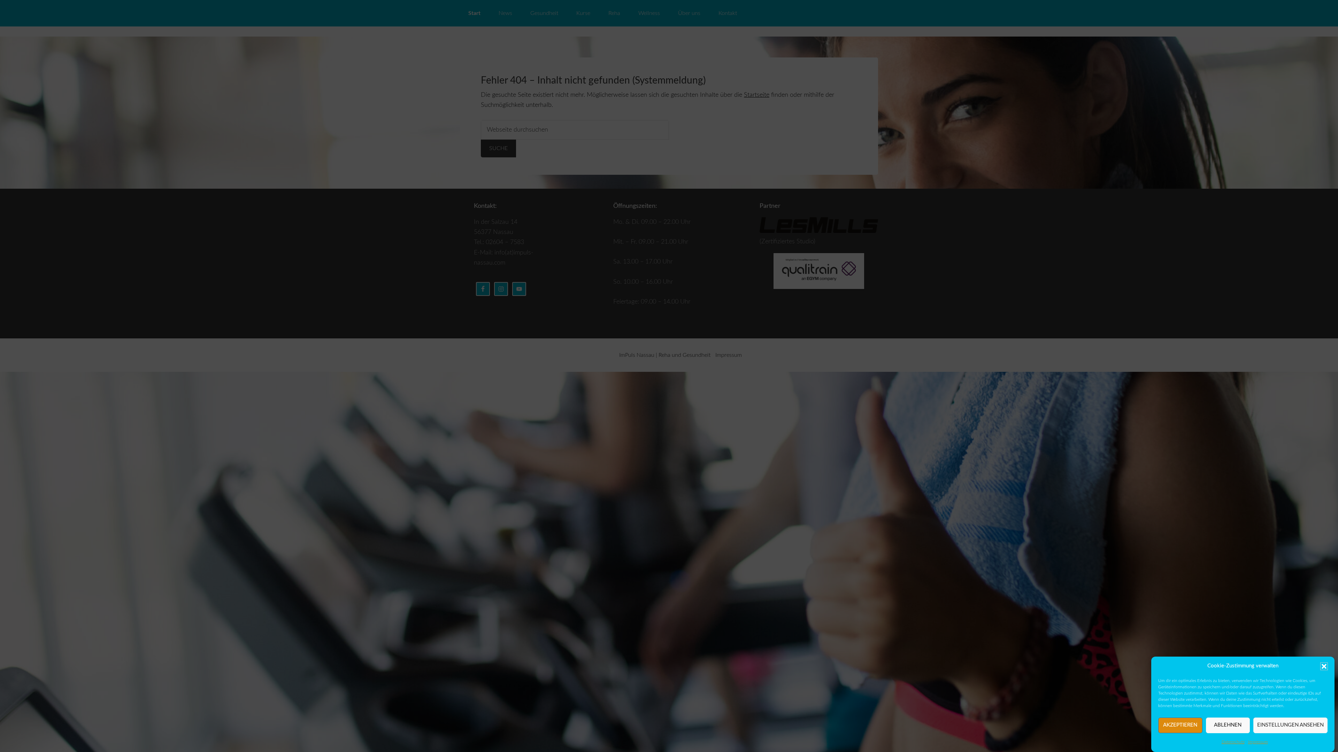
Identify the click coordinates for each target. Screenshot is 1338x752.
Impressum (1258, 742)
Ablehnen (1227, 725)
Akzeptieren (1180, 725)
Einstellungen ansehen (1290, 725)
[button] (1324, 666)
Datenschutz (1233, 742)
